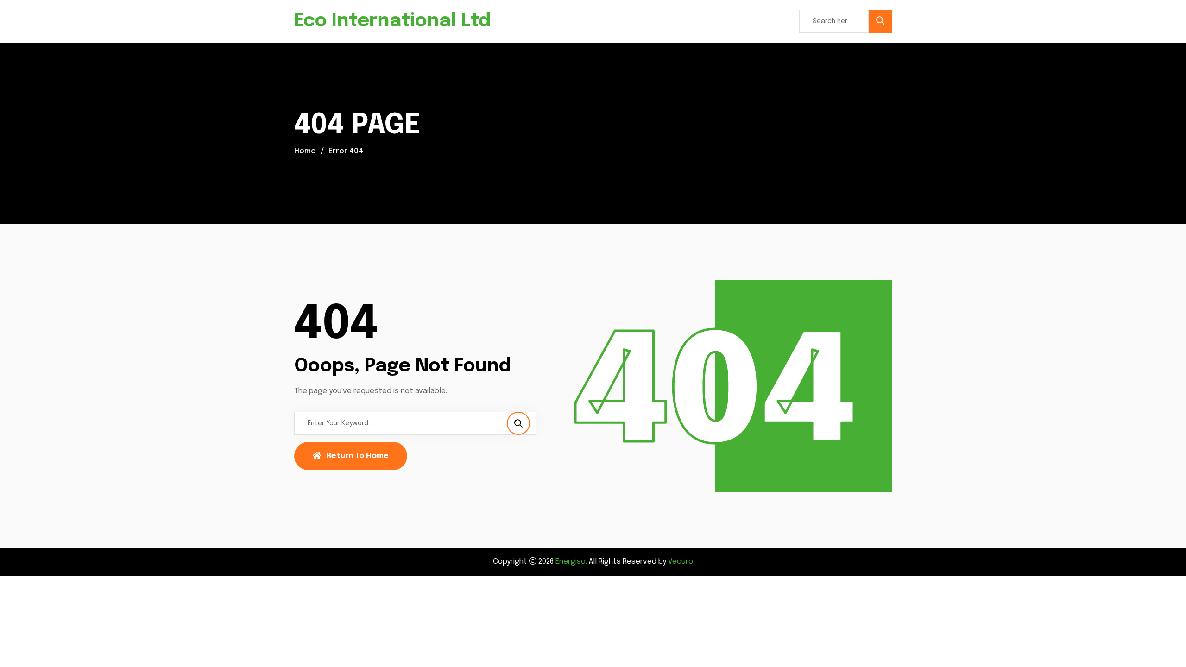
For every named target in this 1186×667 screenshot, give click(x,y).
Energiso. (571, 562)
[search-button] (880, 21)
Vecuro (680, 562)
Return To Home (358, 456)
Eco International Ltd (392, 21)
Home (305, 151)
